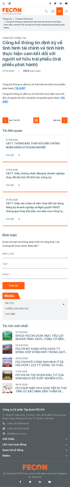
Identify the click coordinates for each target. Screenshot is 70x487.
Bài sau (57, 120)
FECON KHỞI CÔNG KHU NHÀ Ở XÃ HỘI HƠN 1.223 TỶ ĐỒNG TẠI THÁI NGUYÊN (39, 363)
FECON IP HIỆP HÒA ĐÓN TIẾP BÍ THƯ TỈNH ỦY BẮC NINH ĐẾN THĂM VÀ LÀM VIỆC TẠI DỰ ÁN (41, 389)
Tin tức (9, 303)
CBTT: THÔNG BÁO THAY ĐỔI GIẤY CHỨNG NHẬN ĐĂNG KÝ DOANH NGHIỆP (33, 145)
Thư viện (10, 314)
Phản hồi (13, 285)
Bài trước (14, 120)
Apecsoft (36, 477)
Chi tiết (10, 155)
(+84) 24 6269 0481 (18, 423)
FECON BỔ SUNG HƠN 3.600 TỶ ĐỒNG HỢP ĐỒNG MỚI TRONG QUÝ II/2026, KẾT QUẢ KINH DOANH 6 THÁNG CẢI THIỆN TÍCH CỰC (40, 350)
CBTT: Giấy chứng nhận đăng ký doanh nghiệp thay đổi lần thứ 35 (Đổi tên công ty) (35, 175)
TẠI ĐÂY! (20, 88)
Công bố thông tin (24, 19)
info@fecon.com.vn (17, 433)
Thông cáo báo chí (16, 308)
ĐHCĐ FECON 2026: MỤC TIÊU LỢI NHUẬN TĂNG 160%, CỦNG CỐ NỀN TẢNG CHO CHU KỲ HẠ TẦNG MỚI (39, 337)
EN (59, 11)
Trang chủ (7, 19)
